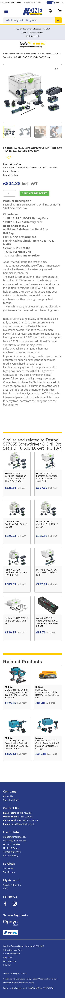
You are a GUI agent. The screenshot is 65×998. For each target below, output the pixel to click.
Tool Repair (9, 872)
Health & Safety (11, 848)
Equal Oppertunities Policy (44, 978)
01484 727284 (30, 820)
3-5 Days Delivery (34, 193)
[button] (57, 69)
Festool (14, 174)
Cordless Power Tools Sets (34, 53)
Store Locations (11, 799)
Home (6, 53)
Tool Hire (8, 868)
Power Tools (15, 53)
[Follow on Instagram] (17, 904)
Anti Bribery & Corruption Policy (17, 978)
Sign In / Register (12, 884)
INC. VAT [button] (60, 2)
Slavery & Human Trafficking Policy (18, 982)
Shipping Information (14, 836)
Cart (5, 888)
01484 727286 (25, 816)
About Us (8, 796)
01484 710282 (24, 812)
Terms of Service (12, 851)
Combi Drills (22, 167)
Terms (6, 973)
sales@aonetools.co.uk (22, 823)
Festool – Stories (11, 844)
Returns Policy (10, 855)
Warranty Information (14, 840)
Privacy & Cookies (19, 973)
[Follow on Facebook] (7, 904)
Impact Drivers (11, 171)
